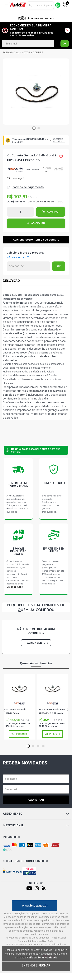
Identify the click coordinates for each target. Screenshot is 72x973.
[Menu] (6, 5)
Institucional (13, 825)
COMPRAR (53, 211)
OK (64, 43)
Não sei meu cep (16, 257)
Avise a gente (36, 642)
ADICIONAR (38, 223)
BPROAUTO (15, 169)
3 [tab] (38, 746)
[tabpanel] (36, 91)
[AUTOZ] (11, 52)
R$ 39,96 (45, 201)
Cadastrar (36, 799)
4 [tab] (43, 746)
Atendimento (12, 813)
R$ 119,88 (16, 201)
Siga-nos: (36, 883)
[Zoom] (36, 91)
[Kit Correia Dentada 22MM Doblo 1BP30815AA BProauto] (19, 688)
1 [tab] (34, 128)
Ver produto (19, 734)
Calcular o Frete (28, 266)
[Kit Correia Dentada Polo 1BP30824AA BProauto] (52, 688)
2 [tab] (38, 128)
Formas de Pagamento (28, 187)
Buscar (30, 5)
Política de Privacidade (42, 957)
